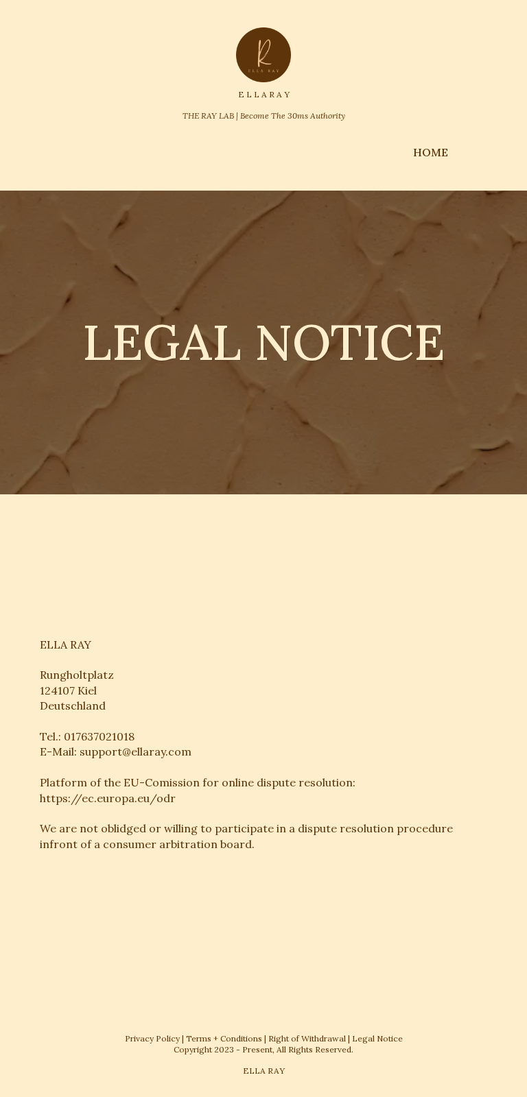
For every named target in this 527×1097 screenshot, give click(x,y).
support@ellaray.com (135, 751)
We (48, 828)
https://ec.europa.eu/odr (108, 798)
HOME (430, 152)
